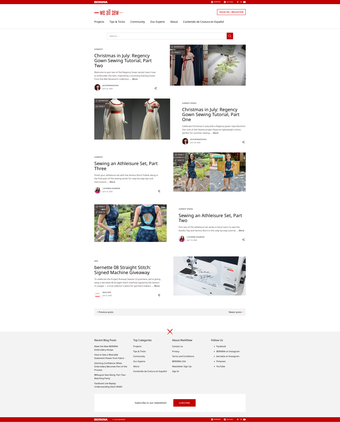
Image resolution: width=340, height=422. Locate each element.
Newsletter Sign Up (182, 366)
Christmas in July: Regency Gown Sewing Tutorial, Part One (210, 114)
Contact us (177, 346)
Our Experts (157, 21)
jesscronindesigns (111, 85)
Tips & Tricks (117, 21)
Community (137, 21)
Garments (98, 49)
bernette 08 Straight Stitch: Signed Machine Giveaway (122, 269)
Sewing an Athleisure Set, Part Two (210, 217)
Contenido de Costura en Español (203, 21)
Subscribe (184, 402)
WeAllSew (107, 292)
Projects (99, 21)
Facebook (221, 346)
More (135, 79)
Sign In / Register (231, 12)
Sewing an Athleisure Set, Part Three (126, 165)
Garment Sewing (189, 103)
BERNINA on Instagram (228, 351)
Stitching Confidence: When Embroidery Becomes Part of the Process (110, 366)
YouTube (220, 366)
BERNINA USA (179, 361)
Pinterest (221, 361)
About (174, 21)
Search (230, 36)
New (96, 261)
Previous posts (106, 312)
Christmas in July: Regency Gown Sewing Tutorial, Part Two (123, 60)
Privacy (175, 351)
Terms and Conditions (183, 356)
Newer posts (235, 312)
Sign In (175, 371)
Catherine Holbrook (111, 188)
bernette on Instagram (227, 356)
